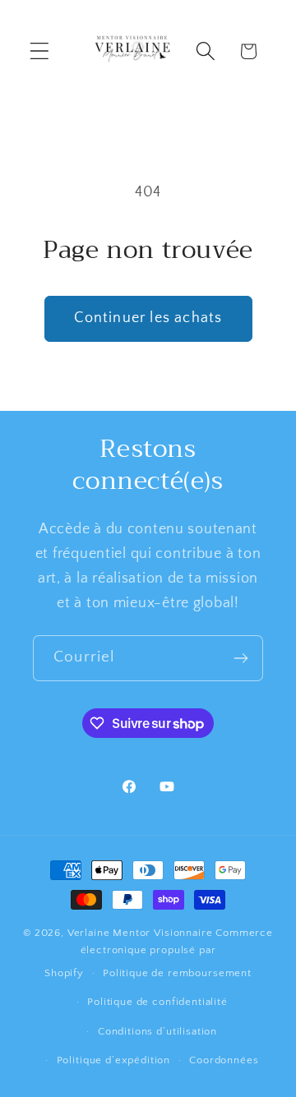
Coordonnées (223, 1060)
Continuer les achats (148, 318)
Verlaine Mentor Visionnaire (140, 932)
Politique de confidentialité (157, 1001)
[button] (40, 51)
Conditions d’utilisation (157, 1031)
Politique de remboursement (177, 973)
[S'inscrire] (240, 658)
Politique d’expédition (113, 1060)
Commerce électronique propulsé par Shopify (158, 953)
